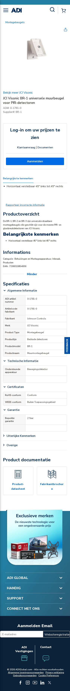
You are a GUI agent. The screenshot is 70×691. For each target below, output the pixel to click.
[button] (67, 345)
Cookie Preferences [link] (48, 675)
